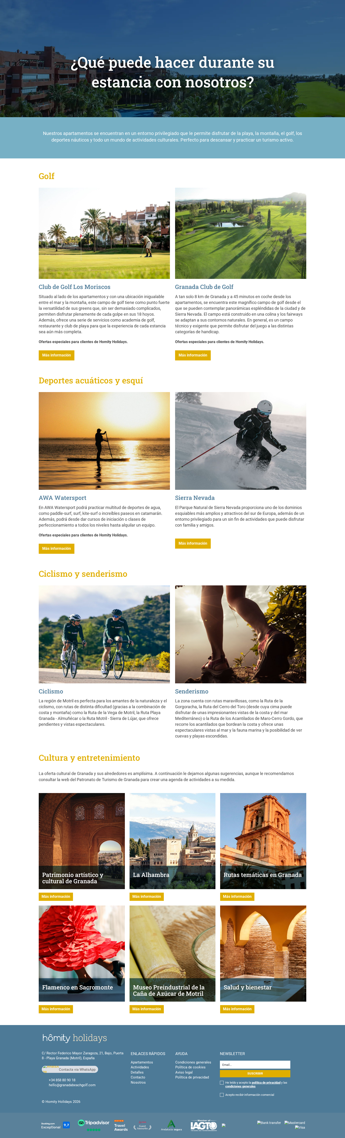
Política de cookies (190, 1067)
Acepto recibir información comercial (249, 1095)
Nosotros (138, 1082)
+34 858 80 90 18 (62, 1080)
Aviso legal (184, 1072)
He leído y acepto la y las (256, 1084)
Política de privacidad (192, 1077)
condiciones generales (240, 1086)
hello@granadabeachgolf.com (72, 1085)
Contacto (138, 1077)
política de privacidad (266, 1082)
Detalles (137, 1072)
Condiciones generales (193, 1062)
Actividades (140, 1067)
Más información (56, 355)
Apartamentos (142, 1062)
